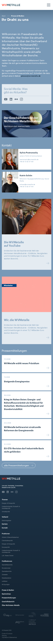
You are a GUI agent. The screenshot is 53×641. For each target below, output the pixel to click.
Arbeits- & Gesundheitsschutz (10, 537)
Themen (5, 499)
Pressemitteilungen (9, 597)
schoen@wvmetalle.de (27, 184)
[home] (11, 5)
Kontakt (5, 528)
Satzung (4, 635)
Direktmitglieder (6, 520)
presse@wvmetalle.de (31, 75)
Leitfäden (4, 581)
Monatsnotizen (6, 568)
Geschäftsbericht (8, 601)
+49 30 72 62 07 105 (26, 161)
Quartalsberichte (6, 571)
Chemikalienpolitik (7, 540)
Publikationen (7, 561)
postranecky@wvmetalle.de (29, 159)
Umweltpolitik (6, 511)
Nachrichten (6, 594)
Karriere (4, 524)
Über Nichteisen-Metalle (11, 605)
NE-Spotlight (5, 584)
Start (4, 16)
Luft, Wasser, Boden (7, 555)
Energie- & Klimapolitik (8, 503)
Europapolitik (6, 547)
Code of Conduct (7, 633)
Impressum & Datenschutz (9, 637)
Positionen (6, 533)
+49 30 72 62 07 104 (26, 186)
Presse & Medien (17, 16)
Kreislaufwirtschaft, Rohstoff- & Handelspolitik (11, 507)
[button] (48, 5)
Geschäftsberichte (7, 565)
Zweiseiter (5, 574)
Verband (5, 517)
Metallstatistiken (6, 578)
